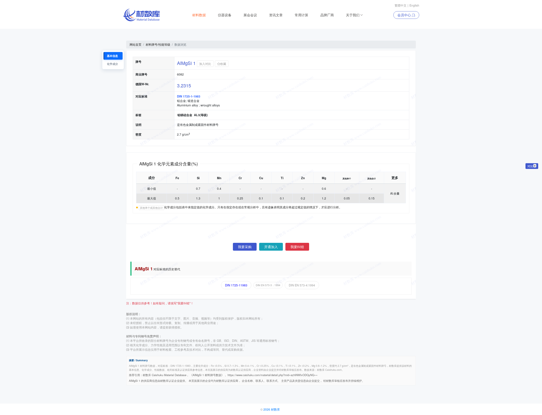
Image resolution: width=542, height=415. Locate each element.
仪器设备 (224, 14)
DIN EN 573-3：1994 (268, 285)
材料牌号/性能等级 (158, 44)
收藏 (223, 64)
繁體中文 (400, 5)
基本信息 (112, 56)
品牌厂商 (327, 14)
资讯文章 (276, 14)
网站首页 (135, 44)
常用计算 (301, 14)
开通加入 (271, 246)
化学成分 (112, 64)
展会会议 (250, 14)
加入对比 (205, 64)
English (414, 5)
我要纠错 (297, 246)
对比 (531, 166)
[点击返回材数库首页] (141, 15)
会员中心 (404, 14)
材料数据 (199, 14)
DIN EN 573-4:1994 (302, 285)
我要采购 (245, 246)
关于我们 (352, 14)
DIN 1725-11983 (236, 285)
